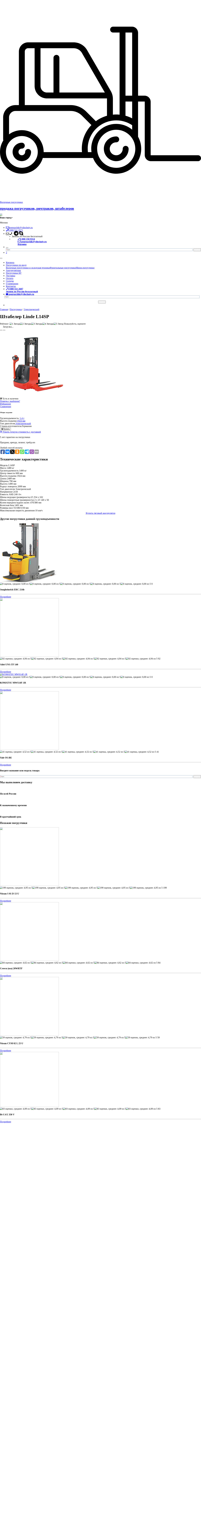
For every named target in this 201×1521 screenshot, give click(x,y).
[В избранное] (1, 330)
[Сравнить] (4, 330)
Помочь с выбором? (10, 401)
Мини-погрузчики (85, 268)
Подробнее (5, 596)
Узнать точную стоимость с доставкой (21, 432)
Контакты (11, 286)
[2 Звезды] (25, 324)
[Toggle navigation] (1, 258)
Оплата (9, 278)
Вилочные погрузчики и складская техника (28, 268)
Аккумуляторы (13, 270)
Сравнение (5, 406)
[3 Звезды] (37, 324)
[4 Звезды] (48, 324)
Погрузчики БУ (13, 273)
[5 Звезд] (58, 324)
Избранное (5, 404)
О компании (12, 283)
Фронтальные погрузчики (63, 268)
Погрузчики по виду (16, 265)
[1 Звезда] (15, 324)
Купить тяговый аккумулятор (100, 513)
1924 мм (21, 421)
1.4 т (22, 418)
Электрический (23, 423)
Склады (10, 281)
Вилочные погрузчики (11, 202)
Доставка (10, 275)
